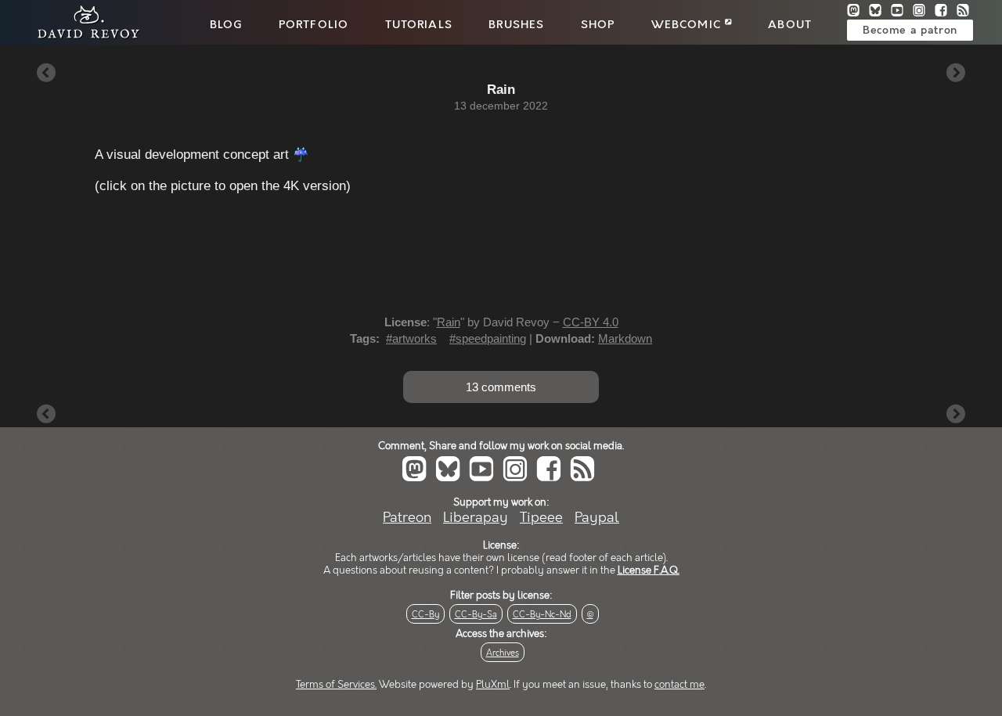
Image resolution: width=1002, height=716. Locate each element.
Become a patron (910, 30)
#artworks (411, 338)
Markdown (625, 338)
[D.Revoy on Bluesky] (880, 12)
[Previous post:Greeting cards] (46, 74)
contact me (679, 684)
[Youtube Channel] (902, 12)
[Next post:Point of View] (956, 74)
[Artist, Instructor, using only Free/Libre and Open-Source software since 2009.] (84, 36)
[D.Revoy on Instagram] (924, 12)
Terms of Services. (336, 684)
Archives (502, 653)
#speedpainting (487, 338)
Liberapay (475, 518)
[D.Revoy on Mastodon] (858, 12)
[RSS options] (966, 12)
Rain (448, 322)
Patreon (407, 518)
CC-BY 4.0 (590, 322)
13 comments (501, 387)
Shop (598, 25)
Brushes (516, 25)
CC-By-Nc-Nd (542, 615)
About (790, 25)
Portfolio (313, 25)
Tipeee (541, 518)
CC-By (425, 615)
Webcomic (688, 25)
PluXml (493, 684)
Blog (226, 25)
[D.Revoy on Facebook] (946, 12)
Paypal (597, 518)
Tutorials (418, 25)
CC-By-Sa (476, 615)
